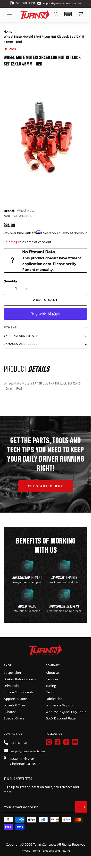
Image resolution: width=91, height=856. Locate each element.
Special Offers (14, 718)
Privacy (25, 851)
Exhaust (10, 711)
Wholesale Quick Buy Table (66, 711)
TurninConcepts (44, 844)
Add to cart (45, 299)
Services (52, 679)
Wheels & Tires (14, 705)
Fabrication (54, 698)
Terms (36, 851)
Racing (51, 692)
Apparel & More (15, 698)
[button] (67, 14)
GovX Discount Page (60, 718)
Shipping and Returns (56, 851)
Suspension (12, 672)
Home (8, 31)
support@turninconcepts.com (62, 3)
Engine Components (18, 692)
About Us (52, 672)
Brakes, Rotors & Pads (20, 679)
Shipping (10, 242)
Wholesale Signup (59, 705)
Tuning (51, 685)
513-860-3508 (25, 3)
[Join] (81, 807)
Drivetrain (11, 685)
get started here (45, 486)
